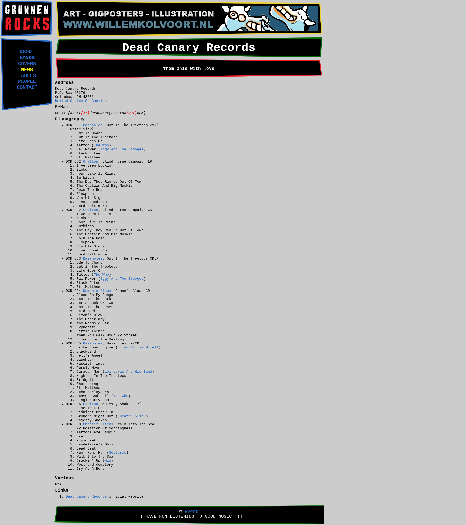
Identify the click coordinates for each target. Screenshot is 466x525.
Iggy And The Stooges (121, 149)
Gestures (117, 453)
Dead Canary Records (86, 497)
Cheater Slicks (133, 416)
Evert (191, 511)
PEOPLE (27, 82)
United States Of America (81, 101)
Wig (108, 461)
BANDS (27, 58)
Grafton (90, 162)
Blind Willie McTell (138, 348)
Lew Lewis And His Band (128, 372)
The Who (101, 145)
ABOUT (27, 52)
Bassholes (92, 125)
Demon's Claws (97, 291)
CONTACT (27, 88)
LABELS (27, 76)
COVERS (27, 64)
